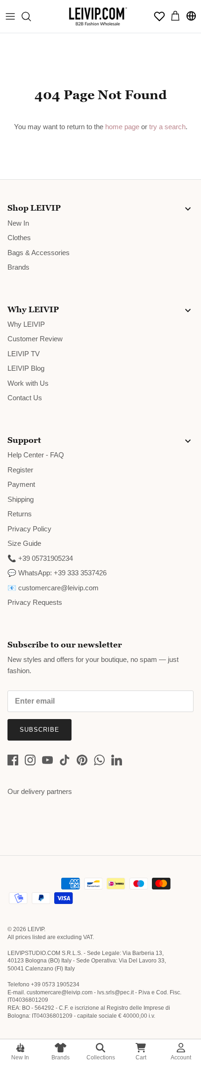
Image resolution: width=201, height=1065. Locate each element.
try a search (167, 127)
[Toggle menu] (10, 16)
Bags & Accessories (38, 253)
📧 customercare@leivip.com (53, 588)
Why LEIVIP (26, 324)
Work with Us (28, 383)
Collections (100, 1057)
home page (122, 127)
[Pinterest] (82, 760)
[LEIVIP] (97, 16)
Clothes (19, 238)
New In (20, 1057)
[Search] (31, 16)
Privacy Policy (29, 529)
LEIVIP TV (23, 354)
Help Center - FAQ (35, 455)
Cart (141, 1057)
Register (20, 470)
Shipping (20, 499)
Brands (60, 1057)
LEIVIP (36, 929)
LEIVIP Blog (25, 368)
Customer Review (35, 339)
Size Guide (24, 543)
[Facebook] (12, 760)
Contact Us (24, 398)
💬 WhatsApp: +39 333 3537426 (57, 573)
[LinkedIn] (116, 760)
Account (181, 1057)
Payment (21, 484)
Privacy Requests (34, 602)
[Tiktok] (64, 760)
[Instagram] (30, 760)
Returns (19, 514)
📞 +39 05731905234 (40, 558)
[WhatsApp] (99, 760)
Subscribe (39, 729)
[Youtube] (47, 760)
